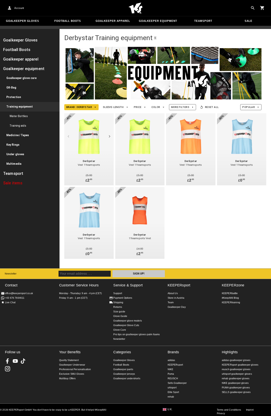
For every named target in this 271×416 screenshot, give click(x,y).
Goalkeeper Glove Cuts (126, 325)
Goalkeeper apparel (113, 20)
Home (135, 8)
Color (155, 107)
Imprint (250, 409)
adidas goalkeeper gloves (236, 360)
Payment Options (122, 298)
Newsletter (11, 273)
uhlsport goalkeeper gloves (237, 374)
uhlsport (172, 387)
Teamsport (203, 20)
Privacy (221, 413)
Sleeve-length (113, 107)
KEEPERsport (179, 285)
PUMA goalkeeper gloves (236, 387)
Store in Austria (176, 298)
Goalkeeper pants (123, 369)
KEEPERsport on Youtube (15, 361)
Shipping (118, 302)
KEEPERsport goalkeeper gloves (240, 364)
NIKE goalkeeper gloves (235, 383)
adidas (171, 360)
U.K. (170, 409)
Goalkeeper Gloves (22, 20)
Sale (248, 20)
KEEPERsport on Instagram (7, 368)
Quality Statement (69, 360)
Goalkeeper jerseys (124, 374)
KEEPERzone (233, 285)
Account (19, 8)
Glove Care (119, 329)
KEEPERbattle (230, 293)
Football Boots (67, 20)
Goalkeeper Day (177, 307)
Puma (171, 374)
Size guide (119, 311)
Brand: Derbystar (79, 107)
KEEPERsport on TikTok (23, 361)
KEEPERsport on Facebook (7, 361)
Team (171, 302)
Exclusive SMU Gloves (71, 374)
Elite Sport (173, 392)
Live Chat (10, 302)
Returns (117, 307)
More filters (180, 107)
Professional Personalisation (75, 369)
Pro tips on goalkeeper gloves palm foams (136, 334)
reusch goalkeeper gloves (236, 369)
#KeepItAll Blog (230, 298)
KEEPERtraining (231, 302)
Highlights (230, 352)
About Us (173, 293)
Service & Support (128, 285)
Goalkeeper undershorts (126, 378)
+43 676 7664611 (14, 298)
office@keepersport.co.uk (19, 293)
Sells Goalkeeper (177, 383)
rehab (171, 396)
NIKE (170, 369)
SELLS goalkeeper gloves (236, 392)
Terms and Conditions (229, 409)
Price (137, 107)
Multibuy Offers (67, 378)
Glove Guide (120, 316)
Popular (248, 107)
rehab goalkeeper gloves (235, 378)
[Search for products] (253, 8)
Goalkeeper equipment (158, 20)
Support (117, 293)
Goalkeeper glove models (127, 320)
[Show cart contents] (262, 8)
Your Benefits (70, 352)
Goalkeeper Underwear (72, 364)
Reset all (212, 107)
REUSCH (173, 378)
